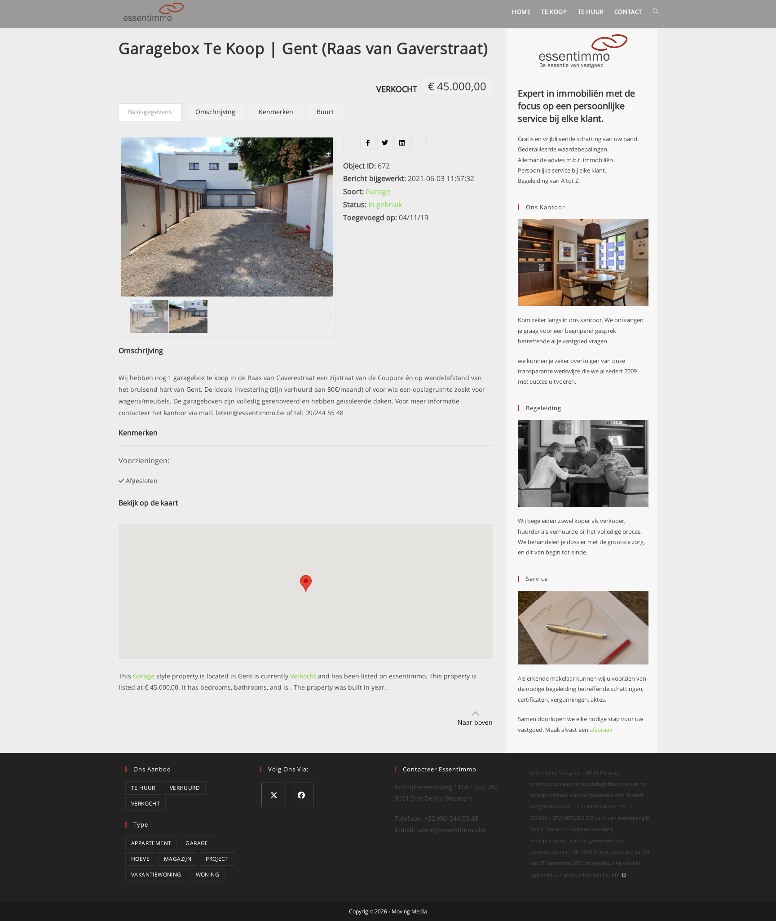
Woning (207, 874)
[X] (273, 795)
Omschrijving (215, 111)
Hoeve (140, 859)
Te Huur (143, 788)
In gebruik (385, 204)
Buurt (325, 111)
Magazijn (177, 859)
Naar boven (475, 722)
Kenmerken (276, 111)
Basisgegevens (150, 111)
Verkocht (396, 89)
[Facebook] (301, 795)
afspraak (601, 730)
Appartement (151, 843)
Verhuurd (185, 788)
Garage (378, 191)
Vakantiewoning (156, 874)
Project (217, 859)
